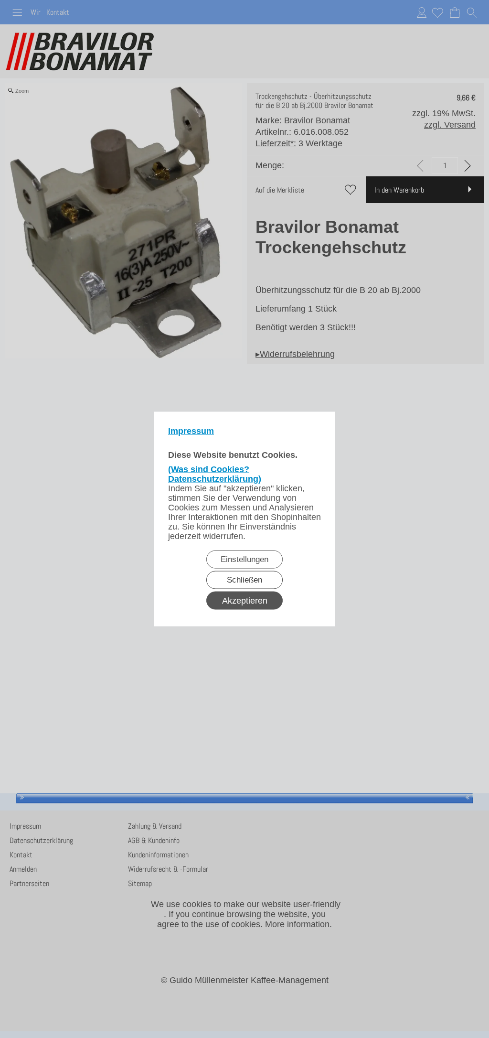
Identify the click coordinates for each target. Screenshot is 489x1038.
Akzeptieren (244, 601)
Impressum (191, 431)
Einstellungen (244, 559)
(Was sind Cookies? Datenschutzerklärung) (214, 474)
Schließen (244, 579)
